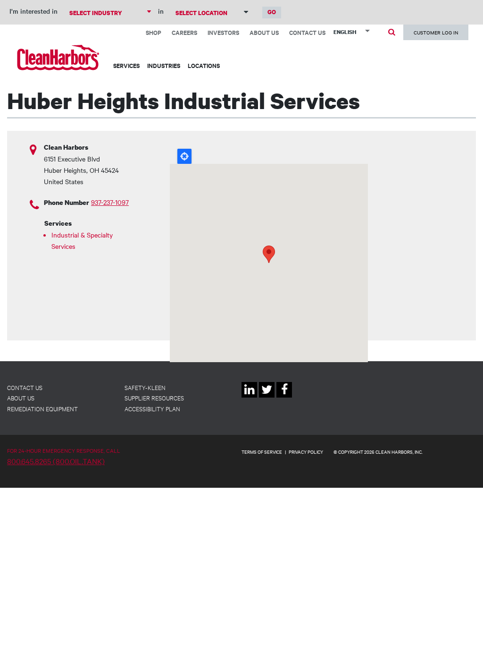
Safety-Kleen (145, 387)
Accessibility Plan (152, 408)
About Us (264, 32)
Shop (153, 32)
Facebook (284, 397)
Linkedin (249, 397)
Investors (223, 32)
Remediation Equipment (42, 408)
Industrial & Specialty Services (82, 240)
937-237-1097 (110, 202)
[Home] (58, 57)
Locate (184, 156)
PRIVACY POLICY (306, 451)
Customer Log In (436, 32)
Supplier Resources (154, 397)
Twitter (267, 397)
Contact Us (307, 32)
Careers (184, 32)
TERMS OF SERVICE (262, 451)
